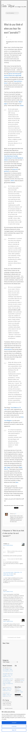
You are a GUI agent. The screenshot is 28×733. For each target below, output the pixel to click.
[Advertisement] (20, 671)
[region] (14, 721)
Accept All (14, 722)
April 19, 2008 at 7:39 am (8, 591)
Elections (21, 41)
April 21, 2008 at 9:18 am (8, 621)
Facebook (8, 16)
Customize (14, 726)
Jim (3, 693)
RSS (19, 689)
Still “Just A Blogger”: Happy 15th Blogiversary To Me (8, 669)
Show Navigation (22, 12)
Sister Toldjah (20, 691)
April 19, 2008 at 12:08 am (8, 575)
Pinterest (14, 16)
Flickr (17, 16)
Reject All (14, 730)
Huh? (7, 43)
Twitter (11, 16)
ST (6, 37)
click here (22, 680)
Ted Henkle (5, 673)
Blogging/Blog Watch (10, 41)
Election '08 (17, 41)
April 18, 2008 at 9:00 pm (8, 545)
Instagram (19, 16)
